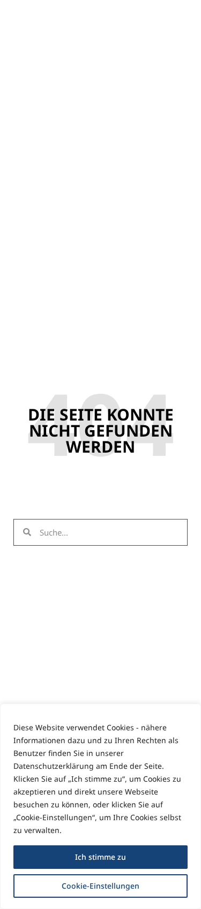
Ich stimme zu (100, 857)
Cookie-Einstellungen (100, 886)
